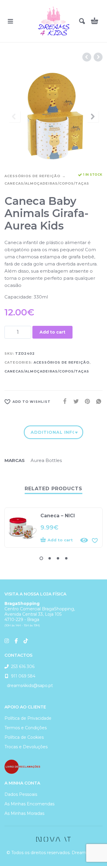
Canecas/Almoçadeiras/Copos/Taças (46, 183)
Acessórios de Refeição (32, 176)
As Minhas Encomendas (29, 804)
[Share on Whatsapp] (97, 401)
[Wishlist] (95, 540)
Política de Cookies (24, 737)
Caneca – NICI (57, 515)
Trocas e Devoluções (26, 746)
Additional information (52, 432)
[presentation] (14, 116)
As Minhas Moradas (24, 813)
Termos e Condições (25, 727)
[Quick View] (84, 540)
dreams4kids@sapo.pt (28, 685)
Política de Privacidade (27, 718)
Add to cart (52, 332)
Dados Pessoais (20, 794)
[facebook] (53, 839)
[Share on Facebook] (63, 401)
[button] (10, 21)
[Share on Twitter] (74, 401)
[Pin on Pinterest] (85, 401)
